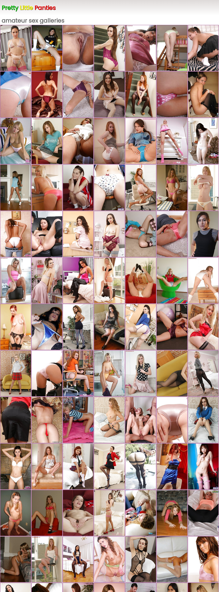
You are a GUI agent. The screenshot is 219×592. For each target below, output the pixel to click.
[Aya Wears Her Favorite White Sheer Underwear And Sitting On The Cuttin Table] (78, 141)
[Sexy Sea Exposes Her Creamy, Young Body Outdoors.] (172, 280)
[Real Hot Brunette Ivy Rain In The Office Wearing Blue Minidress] (140, 327)
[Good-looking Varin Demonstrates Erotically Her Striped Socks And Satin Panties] (172, 420)
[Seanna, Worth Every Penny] (172, 48)
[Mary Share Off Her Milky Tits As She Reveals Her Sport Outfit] (203, 513)
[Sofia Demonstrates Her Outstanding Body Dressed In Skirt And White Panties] (140, 280)
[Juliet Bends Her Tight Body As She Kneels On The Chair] (140, 373)
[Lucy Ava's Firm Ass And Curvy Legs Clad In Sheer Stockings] (109, 420)
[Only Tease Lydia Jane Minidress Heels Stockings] (47, 280)
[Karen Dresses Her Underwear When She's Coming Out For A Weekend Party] (109, 187)
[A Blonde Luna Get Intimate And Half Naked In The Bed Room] (203, 373)
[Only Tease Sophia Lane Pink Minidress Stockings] (78, 234)
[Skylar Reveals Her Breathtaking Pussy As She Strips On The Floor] (172, 327)
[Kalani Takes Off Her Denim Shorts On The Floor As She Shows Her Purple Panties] (78, 94)
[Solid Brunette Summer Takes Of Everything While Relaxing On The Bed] (109, 94)
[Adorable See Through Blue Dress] (15, 187)
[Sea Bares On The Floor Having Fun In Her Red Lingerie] (47, 513)
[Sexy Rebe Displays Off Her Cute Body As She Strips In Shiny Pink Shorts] (203, 559)
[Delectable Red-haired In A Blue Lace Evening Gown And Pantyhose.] (172, 466)
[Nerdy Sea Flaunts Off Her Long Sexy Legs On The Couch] (172, 513)
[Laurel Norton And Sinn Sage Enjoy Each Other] (203, 234)
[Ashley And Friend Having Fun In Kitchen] (140, 48)
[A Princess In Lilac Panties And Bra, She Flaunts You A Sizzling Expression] (172, 559)
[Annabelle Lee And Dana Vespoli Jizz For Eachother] (140, 466)
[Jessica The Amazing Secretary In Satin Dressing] (15, 420)
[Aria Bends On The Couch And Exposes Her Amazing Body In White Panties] (109, 141)
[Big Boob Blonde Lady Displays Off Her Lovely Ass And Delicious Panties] (109, 373)
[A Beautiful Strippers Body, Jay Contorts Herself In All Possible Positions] (78, 327)
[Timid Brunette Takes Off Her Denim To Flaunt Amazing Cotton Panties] (15, 234)
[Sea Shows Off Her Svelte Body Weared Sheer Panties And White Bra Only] (15, 559)
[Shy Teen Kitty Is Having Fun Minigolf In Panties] (15, 513)
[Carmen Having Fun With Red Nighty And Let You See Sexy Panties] (47, 94)
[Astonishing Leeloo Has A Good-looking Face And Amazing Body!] (78, 373)
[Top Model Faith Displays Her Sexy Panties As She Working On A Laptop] (47, 141)
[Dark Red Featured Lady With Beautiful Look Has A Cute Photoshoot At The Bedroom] (109, 466)
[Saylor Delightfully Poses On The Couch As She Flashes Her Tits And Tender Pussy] (78, 48)
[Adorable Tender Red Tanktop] (172, 187)
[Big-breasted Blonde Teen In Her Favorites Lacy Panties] (15, 141)
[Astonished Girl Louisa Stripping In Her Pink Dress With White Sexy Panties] (15, 280)
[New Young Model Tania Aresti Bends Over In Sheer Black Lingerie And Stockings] (140, 559)
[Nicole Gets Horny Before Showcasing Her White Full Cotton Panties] (47, 559)
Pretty (29, 8)
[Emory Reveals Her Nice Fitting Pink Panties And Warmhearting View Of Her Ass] (47, 187)
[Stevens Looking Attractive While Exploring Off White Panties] (203, 187)
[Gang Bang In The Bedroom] (78, 420)
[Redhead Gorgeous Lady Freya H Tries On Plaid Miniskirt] (78, 466)
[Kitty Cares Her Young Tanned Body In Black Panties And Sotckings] (203, 94)
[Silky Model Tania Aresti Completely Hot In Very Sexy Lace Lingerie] (109, 234)
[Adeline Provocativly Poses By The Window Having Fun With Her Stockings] (109, 280)
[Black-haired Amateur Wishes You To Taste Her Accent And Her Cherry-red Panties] (47, 420)
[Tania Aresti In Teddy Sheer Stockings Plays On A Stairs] (109, 48)
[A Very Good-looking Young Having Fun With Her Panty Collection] (140, 513)
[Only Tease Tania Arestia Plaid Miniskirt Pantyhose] (203, 420)
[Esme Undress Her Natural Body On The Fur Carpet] (140, 141)
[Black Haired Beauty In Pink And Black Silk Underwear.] (78, 280)
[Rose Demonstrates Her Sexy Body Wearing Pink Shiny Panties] (172, 234)
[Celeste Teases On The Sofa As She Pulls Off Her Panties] (47, 373)
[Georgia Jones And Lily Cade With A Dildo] (109, 327)
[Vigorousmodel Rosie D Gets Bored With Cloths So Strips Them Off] (109, 513)
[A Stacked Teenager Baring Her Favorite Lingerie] (203, 141)
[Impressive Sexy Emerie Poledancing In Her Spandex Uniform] (15, 94)
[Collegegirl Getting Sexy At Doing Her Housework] (203, 48)
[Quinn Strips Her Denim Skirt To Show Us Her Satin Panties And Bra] (203, 280)
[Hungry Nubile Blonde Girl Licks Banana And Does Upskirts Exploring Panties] (172, 141)
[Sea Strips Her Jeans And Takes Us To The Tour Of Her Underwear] (140, 234)
